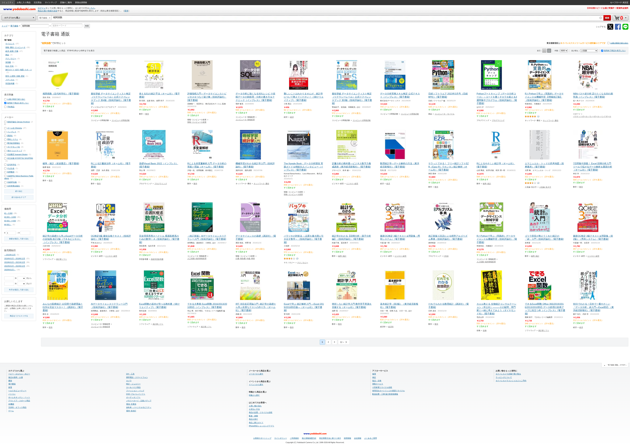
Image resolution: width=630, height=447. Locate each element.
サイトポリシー (280, 438)
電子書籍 (12, 384)
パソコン (12, 394)
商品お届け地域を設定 (47, 11)
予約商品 (10, 107)
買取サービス (377, 384)
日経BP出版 (12, 182)
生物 (484, 330)
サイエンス (9, 44)
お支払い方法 (254, 409)
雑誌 (7, 55)
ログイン (42, 8)
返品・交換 (376, 381)
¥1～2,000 (8, 213)
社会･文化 (9, 66)
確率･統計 (487, 184)
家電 (10, 387)
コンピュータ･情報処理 (245, 120)
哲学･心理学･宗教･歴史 (15, 76)
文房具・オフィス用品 (17, 407)
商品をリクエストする (19, 316)
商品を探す (253, 419)
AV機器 (11, 404)
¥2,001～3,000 (10, 217)
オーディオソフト (133, 397)
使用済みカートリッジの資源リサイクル (388, 391)
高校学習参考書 (157, 259)
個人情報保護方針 (309, 438)
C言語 (446, 256)
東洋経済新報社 (13, 143)
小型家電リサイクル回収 (382, 387)
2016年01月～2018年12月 (14, 258)
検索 (87, 26)
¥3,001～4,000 (10, 221)
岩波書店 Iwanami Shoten (17, 154)
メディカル (9, 80)
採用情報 (347, 438)
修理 (374, 374)
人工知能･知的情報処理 (196, 258)
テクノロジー (302, 263)
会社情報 (357, 438)
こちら (92, 8)
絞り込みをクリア (19, 197)
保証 (374, 377)
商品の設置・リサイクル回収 (260, 412)
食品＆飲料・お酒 (15, 377)
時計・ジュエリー (133, 384)
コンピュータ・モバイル (444, 114)
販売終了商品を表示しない (615, 50)
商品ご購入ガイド (256, 423)
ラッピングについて (504, 377)
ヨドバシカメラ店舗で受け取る (508, 374)
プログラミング (498, 120)
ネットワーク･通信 (550, 120)
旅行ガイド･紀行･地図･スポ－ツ (18, 70)
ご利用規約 (294, 438)
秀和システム (12, 139)
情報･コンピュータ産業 (196, 122)
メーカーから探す (256, 374)
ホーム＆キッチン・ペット (19, 397)
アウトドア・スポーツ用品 (19, 401)
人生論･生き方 (545, 187)
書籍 (10, 381)
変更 (126, 11)
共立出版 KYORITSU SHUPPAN (20, 158)
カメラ (129, 381)
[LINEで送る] (625, 29)
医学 (50, 327)
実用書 (8, 62)
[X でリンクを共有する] (610, 29)
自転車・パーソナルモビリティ (138, 407)
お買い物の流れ (255, 406)
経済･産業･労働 (11, 51)
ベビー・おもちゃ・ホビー (19, 374)
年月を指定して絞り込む (19, 290)
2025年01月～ (10, 270)
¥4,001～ (7, 225)
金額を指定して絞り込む (19, 239)
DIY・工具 (130, 374)
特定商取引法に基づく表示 (330, 438)
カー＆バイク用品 (133, 387)
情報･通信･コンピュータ (15, 47)
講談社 (10, 136)
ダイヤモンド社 (13, 147)
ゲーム (11, 411)
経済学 (391, 327)
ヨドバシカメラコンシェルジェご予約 (511, 381)
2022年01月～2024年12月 (14, 266)
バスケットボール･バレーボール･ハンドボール (592, 116)
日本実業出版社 (13, 186)
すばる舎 (10, 168)
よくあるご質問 (370, 438)
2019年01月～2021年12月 (14, 262)
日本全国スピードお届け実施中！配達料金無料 (607, 8)
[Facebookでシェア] (618, 29)
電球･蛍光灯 (131, 411)
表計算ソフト (61, 259)
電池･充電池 (131, 404)
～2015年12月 (10, 255)
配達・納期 (253, 416)
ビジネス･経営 (352, 184)
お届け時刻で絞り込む (619, 43)
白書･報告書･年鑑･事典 (245, 258)
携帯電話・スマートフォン (137, 377)
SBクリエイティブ (14, 151)
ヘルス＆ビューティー (17, 391)
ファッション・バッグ (135, 391)
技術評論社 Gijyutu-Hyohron (18, 122)
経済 (292, 117)
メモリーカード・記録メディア (138, 401)
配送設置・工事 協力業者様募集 (385, 394)
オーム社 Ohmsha (14, 128)
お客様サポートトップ (262, 438)
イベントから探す (256, 385)
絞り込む (18, 191)
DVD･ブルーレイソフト (135, 394)
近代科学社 (11, 165)
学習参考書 (9, 83)
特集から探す (254, 395)
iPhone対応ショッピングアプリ (261, 426)
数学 (50, 111)
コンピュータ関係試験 (121, 120)
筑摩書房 (10, 172)
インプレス (11, 132)
